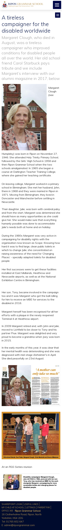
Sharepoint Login (12, 504)
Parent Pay (44, 507)
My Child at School (13, 507)
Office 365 (7, 510)
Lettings (31, 507)
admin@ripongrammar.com (19, 525)
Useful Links (31, 504)
